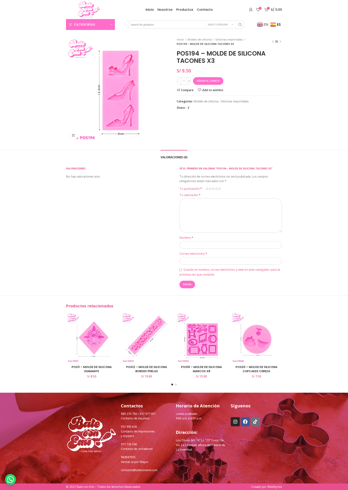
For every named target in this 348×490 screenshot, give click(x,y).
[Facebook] (245, 421)
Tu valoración (189, 195)
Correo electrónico (193, 254)
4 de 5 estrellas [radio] (216, 188)
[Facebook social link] (188, 107)
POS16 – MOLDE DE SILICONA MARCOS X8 (201, 369)
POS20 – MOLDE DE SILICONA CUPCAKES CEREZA (256, 369)
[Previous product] (273, 41)
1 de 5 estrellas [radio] (207, 188)
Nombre (186, 238)
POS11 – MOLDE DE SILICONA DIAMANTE (92, 369)
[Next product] (280, 41)
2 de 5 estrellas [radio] (210, 188)
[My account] (250, 9)
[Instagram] (235, 421)
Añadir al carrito (208, 80)
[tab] (174, 155)
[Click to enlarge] (73, 135)
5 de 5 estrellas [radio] (219, 188)
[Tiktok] (255, 421)
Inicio (181, 39)
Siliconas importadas (229, 39)
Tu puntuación (190, 188)
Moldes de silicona (200, 39)
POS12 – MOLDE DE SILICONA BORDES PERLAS (146, 369)
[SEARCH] (240, 24)
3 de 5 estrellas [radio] (213, 188)
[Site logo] (89, 9)
